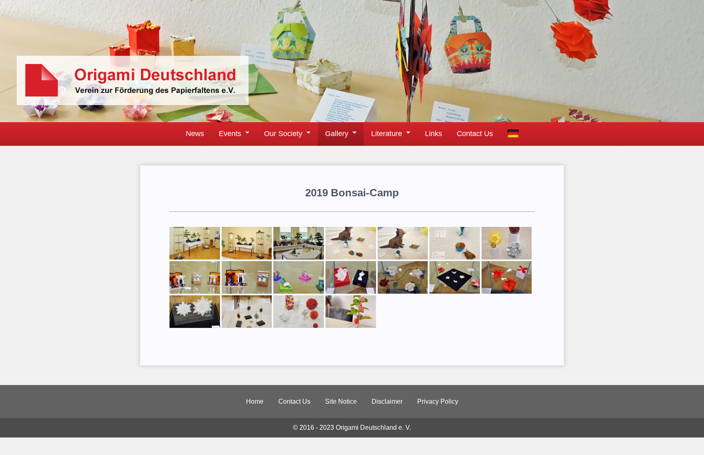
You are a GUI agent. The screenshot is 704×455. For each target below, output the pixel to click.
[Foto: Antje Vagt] (194, 257)
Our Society (283, 134)
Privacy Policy (437, 401)
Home (255, 401)
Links (433, 134)
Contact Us (475, 134)
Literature (386, 134)
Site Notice (341, 401)
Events (230, 134)
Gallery (336, 134)
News (195, 134)
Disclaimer (387, 401)
